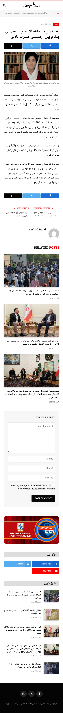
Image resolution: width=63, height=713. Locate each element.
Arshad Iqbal (37, 230)
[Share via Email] (13, 46)
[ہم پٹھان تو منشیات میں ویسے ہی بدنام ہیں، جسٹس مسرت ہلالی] (31, 66)
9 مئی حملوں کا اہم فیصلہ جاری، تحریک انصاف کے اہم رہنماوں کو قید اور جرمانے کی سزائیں (34, 292)
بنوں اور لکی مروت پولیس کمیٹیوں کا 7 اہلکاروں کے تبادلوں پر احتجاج (25, 665)
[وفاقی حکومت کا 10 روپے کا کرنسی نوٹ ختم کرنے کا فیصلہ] (51, 614)
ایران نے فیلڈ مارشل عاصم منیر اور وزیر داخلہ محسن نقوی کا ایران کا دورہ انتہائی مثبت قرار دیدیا (32, 342)
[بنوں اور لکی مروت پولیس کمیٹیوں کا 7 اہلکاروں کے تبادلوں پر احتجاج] (51, 668)
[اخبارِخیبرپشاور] (31, 5)
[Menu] (58, 5)
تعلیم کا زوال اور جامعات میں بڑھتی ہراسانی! (17, 214)
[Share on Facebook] (50, 46)
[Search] (4, 5)
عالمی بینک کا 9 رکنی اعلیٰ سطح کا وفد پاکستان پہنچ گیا (45, 214)
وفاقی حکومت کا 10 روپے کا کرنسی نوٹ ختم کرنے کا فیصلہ (22, 612)
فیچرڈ (56, 24)
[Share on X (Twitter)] (31, 46)
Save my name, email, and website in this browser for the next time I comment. (33, 487)
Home (46, 13)
